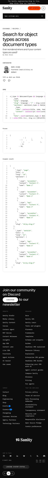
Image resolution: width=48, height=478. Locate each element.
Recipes (16, 29)
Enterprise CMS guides (34, 357)
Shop (4, 402)
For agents (29, 384)
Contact (6, 392)
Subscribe (10, 300)
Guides (28, 343)
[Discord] (44, 456)
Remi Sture (9, 55)
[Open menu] (43, 8)
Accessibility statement (31, 406)
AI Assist (7, 361)
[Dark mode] (12, 473)
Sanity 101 (29, 319)
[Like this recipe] (4, 80)
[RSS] (37, 456)
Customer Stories (10, 416)
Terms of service (32, 396)
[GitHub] (4, 456)
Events (5, 406)
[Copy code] (43, 94)
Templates (29, 336)
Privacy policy (31, 392)
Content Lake (8, 347)
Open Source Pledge (33, 423)
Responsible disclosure (35, 419)
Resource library (32, 350)
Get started (34, 8)
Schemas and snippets (34, 340)
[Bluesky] (24, 456)
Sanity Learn (30, 322)
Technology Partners (11, 423)
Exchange (6, 29)
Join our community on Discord (19, 292)
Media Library (8, 319)
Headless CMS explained (35, 347)
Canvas (5, 326)
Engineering (8, 399)
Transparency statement (35, 410)
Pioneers (28, 329)
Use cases (7, 364)
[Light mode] (5, 473)
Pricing (28, 380)
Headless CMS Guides (33, 361)
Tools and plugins (33, 326)
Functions (7, 354)
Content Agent (8, 329)
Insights (6, 340)
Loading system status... (16, 467)
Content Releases (10, 336)
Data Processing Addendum (32, 400)
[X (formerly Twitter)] (31, 456)
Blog (4, 396)
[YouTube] (10, 456)
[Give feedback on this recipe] (9, 80)
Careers (6, 409)
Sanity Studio (8, 315)
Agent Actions (8, 357)
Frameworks (29, 333)
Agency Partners (9, 420)
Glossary (28, 377)
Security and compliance (30, 415)
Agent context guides (34, 370)
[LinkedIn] (17, 456)
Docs (27, 315)
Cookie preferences (33, 426)
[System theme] (8, 473)
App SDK (6, 343)
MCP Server (7, 333)
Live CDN (6, 350)
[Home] (7, 8)
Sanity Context (9, 322)
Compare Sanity (31, 373)
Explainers (29, 354)
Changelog (7, 413)
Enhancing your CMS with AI (33, 365)
